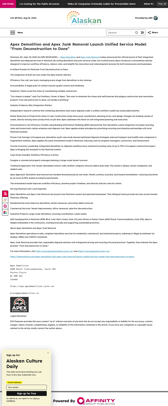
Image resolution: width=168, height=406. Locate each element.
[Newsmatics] (5, 212)
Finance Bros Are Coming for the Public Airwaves (31, 3)
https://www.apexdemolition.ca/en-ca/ (54, 251)
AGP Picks (8, 4)
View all (162, 4)
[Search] (136, 32)
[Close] (48, 352)
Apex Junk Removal (90, 57)
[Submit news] (5, 194)
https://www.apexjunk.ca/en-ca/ (94, 251)
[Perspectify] (5, 200)
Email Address (14, 382)
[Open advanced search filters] (142, 32)
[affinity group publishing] (5, 206)
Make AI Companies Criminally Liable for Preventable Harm (102, 3)
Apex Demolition (68, 57)
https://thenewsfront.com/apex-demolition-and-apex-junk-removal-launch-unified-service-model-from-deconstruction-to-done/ (72, 256)
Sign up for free (26, 393)
